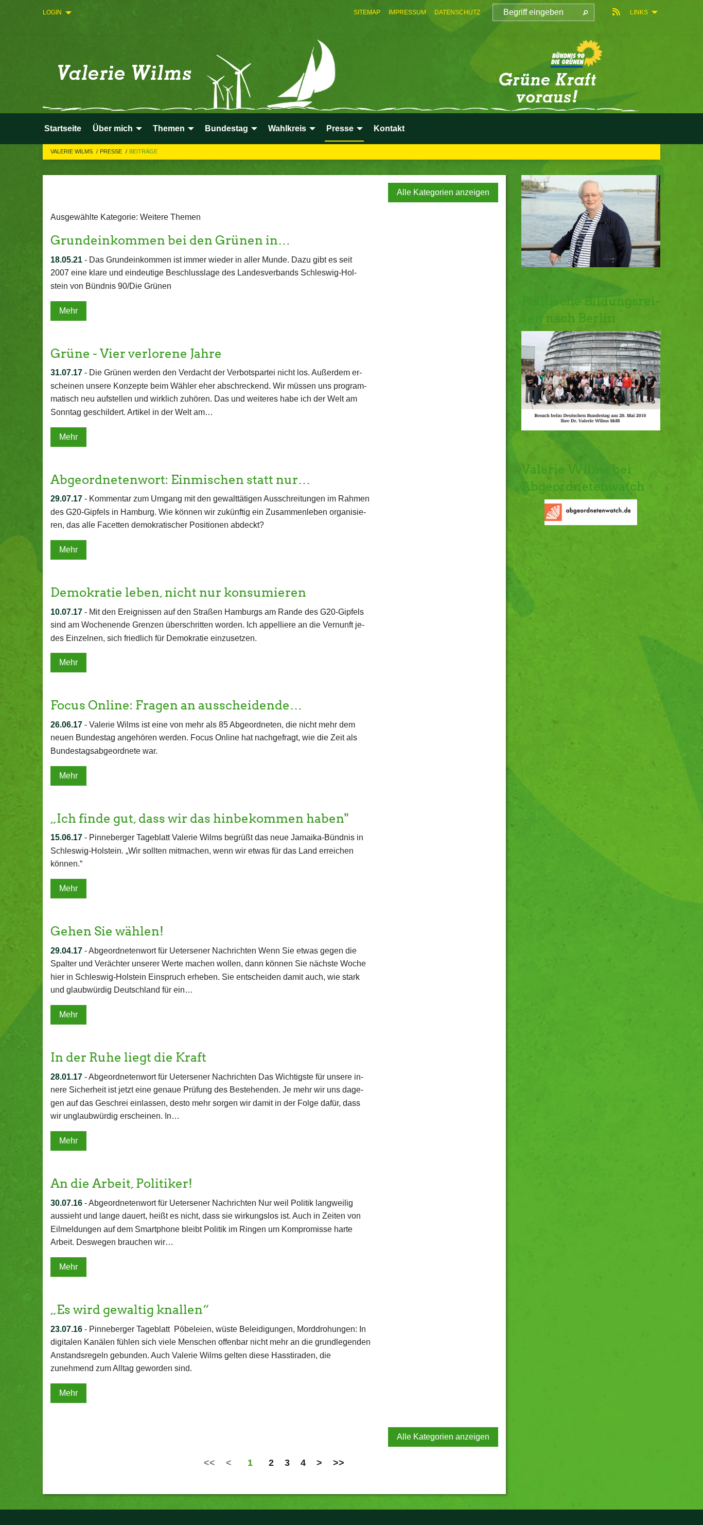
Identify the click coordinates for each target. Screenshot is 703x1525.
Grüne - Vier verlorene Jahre (136, 353)
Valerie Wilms (72, 151)
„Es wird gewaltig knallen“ (129, 1309)
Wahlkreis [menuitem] (287, 128)
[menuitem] (367, 12)
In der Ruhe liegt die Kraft (128, 1057)
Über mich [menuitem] (113, 128)
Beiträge (143, 151)
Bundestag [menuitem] (226, 128)
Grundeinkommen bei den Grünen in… (170, 240)
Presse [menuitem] (340, 128)
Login (52, 12)
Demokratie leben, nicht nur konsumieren (178, 592)
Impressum (407, 12)
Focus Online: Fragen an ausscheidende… (176, 705)
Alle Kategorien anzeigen (443, 192)
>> (338, 1463)
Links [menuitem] (639, 12)
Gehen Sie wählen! (107, 931)
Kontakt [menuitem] (389, 128)
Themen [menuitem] (169, 128)
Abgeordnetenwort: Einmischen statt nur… (180, 479)
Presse (112, 151)
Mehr (68, 310)
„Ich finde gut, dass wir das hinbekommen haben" (199, 818)
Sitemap (367, 12)
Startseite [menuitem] (62, 128)
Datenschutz (457, 12)
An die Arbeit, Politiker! (121, 1183)
